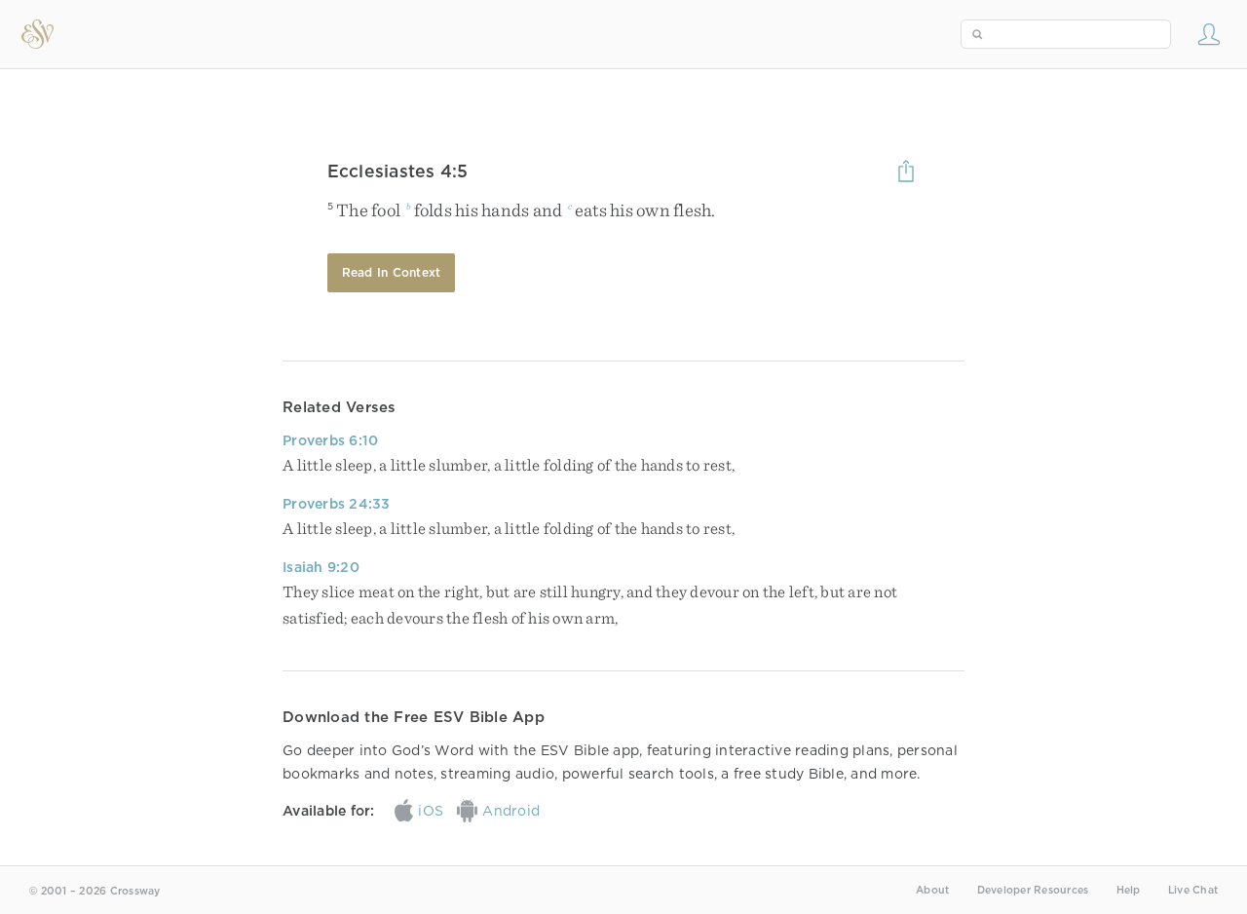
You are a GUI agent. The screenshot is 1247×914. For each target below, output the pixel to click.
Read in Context (391, 272)
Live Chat (1193, 890)
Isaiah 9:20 (321, 567)
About (932, 890)
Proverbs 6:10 (330, 440)
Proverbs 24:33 (337, 504)
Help (1128, 890)
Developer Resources (1033, 890)
